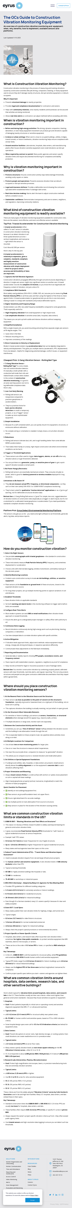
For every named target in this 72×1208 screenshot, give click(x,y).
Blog (29, 1169)
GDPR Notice (64, 1204)
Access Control (11, 1176)
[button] (53, 6)
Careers (30, 1182)
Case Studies (32, 1166)
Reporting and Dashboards (10, 1173)
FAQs (29, 1175)
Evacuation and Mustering (14, 1188)
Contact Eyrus (32, 1185)
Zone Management (12, 1185)
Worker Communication (13, 1166)
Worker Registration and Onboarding (14, 1162)
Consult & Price (63, 5)
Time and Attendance (13, 1169)
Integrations (33, 1159)
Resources (32, 1163)
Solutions (10, 1159)
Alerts (8, 1182)
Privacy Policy (34, 1195)
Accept (32, 1200)
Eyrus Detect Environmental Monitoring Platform (39, 510)
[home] (13, 5)
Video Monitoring (11, 1179)
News (30, 1172)
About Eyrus (33, 1179)
